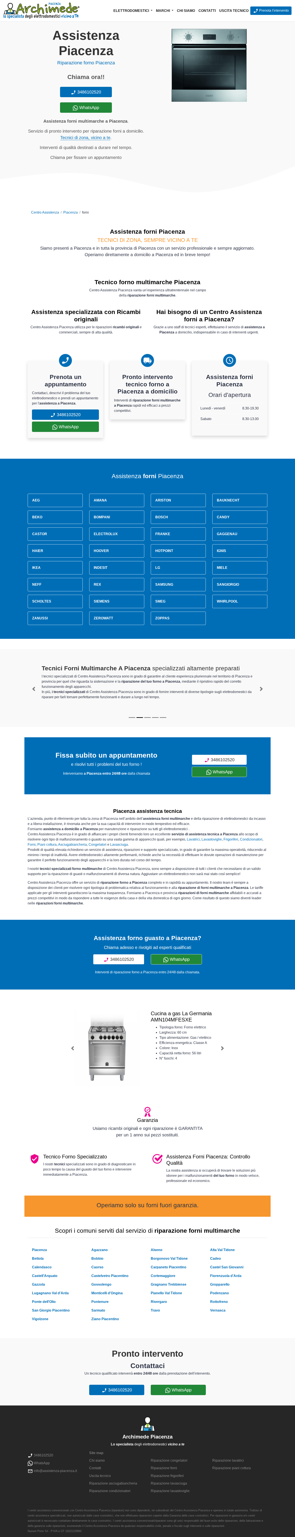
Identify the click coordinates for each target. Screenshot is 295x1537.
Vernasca (217, 1310)
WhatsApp (88, 107)
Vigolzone (40, 1319)
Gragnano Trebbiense (168, 1284)
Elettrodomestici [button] (131, 11)
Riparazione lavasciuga (169, 1483)
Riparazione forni (164, 1468)
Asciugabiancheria (72, 844)
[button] (34, 688)
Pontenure (100, 1302)
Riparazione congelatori (169, 1460)
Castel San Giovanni (226, 1267)
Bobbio (97, 1258)
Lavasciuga (119, 844)
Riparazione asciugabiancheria (113, 1483)
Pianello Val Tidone (166, 1293)
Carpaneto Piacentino (168, 1267)
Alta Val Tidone (222, 1250)
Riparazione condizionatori (109, 1491)
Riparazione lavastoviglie (170, 1491)
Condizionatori (251, 839)
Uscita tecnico (234, 11)
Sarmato (98, 1310)
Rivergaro (159, 1302)
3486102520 (88, 92)
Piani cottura (47, 844)
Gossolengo (101, 1284)
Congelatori (97, 844)
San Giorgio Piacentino (51, 1310)
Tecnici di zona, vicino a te (85, 137)
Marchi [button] (163, 11)
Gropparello (220, 1284)
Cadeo (215, 1258)
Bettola (38, 1258)
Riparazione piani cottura (231, 1468)
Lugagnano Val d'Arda (50, 1293)
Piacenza (70, 212)
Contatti (207, 11)
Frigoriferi (231, 839)
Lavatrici (193, 839)
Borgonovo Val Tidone (169, 1258)
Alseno (156, 1250)
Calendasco (42, 1267)
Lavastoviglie (211, 839)
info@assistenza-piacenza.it (55, 1471)
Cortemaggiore (163, 1276)
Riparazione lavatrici (228, 1460)
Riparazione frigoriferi (167, 1476)
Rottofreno (219, 1302)
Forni (32, 844)
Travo (155, 1310)
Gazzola (38, 1284)
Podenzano (219, 1293)
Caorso (97, 1267)
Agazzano (99, 1250)
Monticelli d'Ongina (107, 1293)
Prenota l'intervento (273, 10)
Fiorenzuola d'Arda (225, 1276)
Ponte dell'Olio (44, 1302)
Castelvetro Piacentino (109, 1276)
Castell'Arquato (44, 1276)
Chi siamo (186, 11)
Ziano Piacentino (105, 1319)
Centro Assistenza (45, 212)
